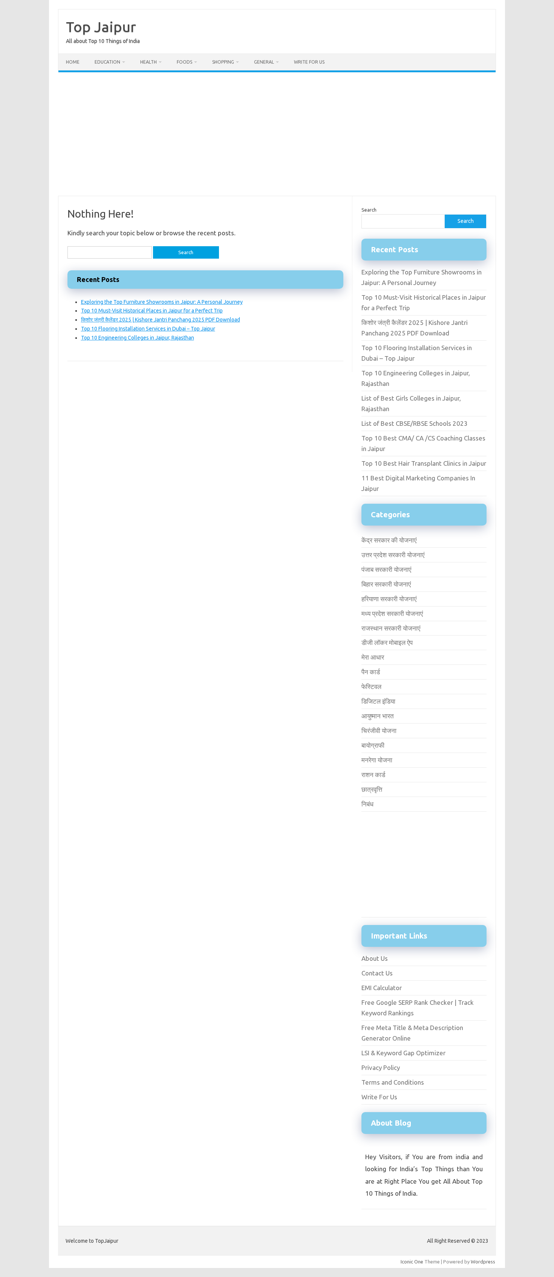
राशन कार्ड (373, 774)
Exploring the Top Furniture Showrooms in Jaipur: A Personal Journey (162, 302)
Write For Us (309, 61)
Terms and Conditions (392, 1082)
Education (107, 61)
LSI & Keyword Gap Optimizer (403, 1052)
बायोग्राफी (372, 745)
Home (73, 61)
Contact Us (377, 973)
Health (148, 61)
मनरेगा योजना (376, 759)
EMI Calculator (381, 987)
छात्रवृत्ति (371, 789)
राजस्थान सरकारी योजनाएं (390, 628)
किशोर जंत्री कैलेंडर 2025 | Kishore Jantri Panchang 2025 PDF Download (160, 320)
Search (368, 209)
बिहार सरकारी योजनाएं (386, 584)
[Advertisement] (277, 134)
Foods (184, 61)
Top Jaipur (101, 27)
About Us (374, 958)
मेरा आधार (372, 657)
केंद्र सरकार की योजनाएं (388, 540)
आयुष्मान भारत (377, 715)
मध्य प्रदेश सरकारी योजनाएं (392, 613)
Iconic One (412, 1261)
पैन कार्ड (370, 671)
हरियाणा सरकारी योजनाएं (388, 598)
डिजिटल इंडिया (378, 701)
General (264, 61)
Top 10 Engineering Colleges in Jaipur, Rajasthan (137, 338)
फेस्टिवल (371, 686)
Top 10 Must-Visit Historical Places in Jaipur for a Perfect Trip (152, 311)
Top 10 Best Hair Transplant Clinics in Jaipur (423, 463)
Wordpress (483, 1261)
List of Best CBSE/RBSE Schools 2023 (414, 423)
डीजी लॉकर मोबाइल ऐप (387, 642)
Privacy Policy (380, 1067)
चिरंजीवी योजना (378, 730)
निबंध (367, 804)
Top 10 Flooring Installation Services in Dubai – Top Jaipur (148, 329)
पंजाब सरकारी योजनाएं (386, 569)
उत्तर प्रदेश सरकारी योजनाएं (392, 554)
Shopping (223, 61)
